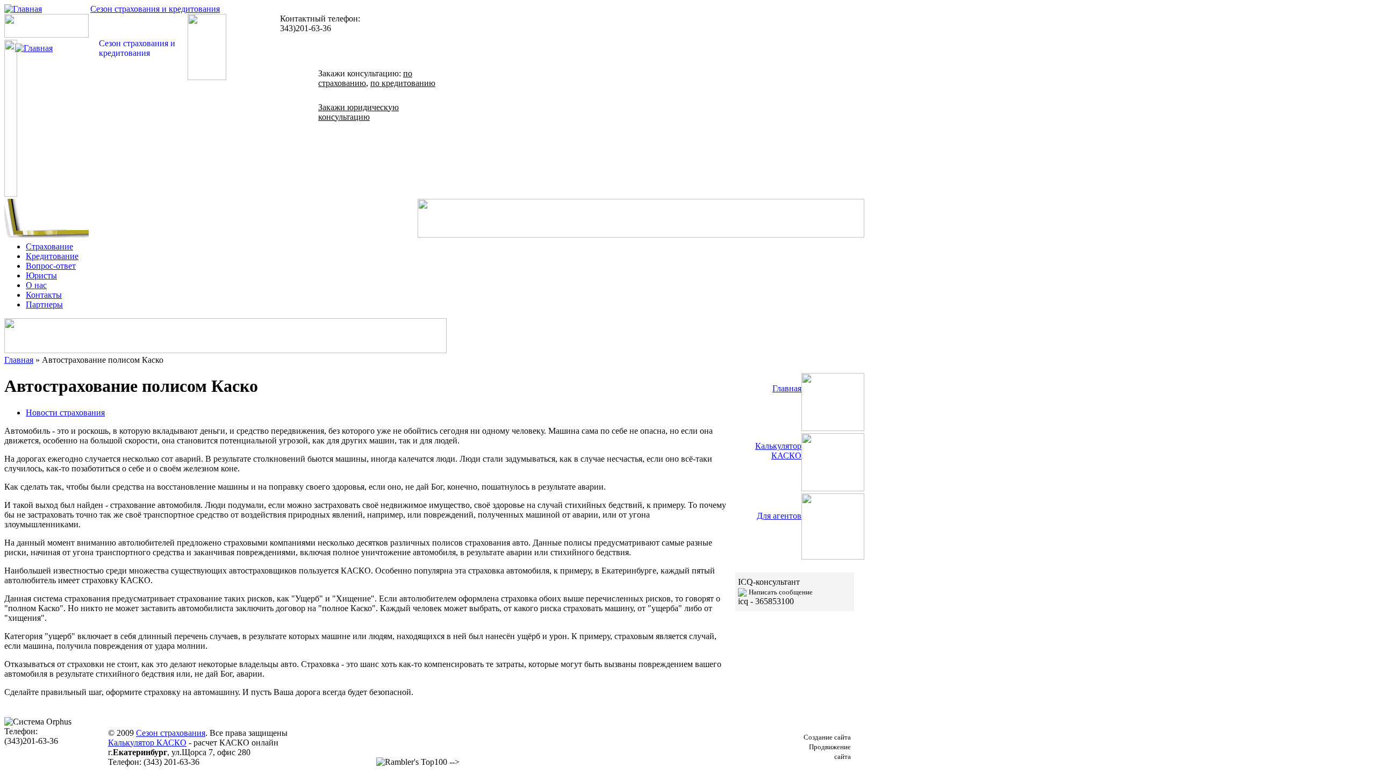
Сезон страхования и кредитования (155, 8)
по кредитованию (402, 83)
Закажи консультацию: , (376, 78)
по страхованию (365, 78)
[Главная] (23, 8)
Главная (18, 359)
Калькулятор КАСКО (778, 450)
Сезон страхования (170, 732)
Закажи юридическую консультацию (358, 112)
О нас (36, 285)
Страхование (49, 246)
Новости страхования (65, 412)
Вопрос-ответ (51, 265)
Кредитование (52, 256)
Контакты (44, 294)
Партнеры (44, 304)
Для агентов (779, 515)
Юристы (41, 275)
